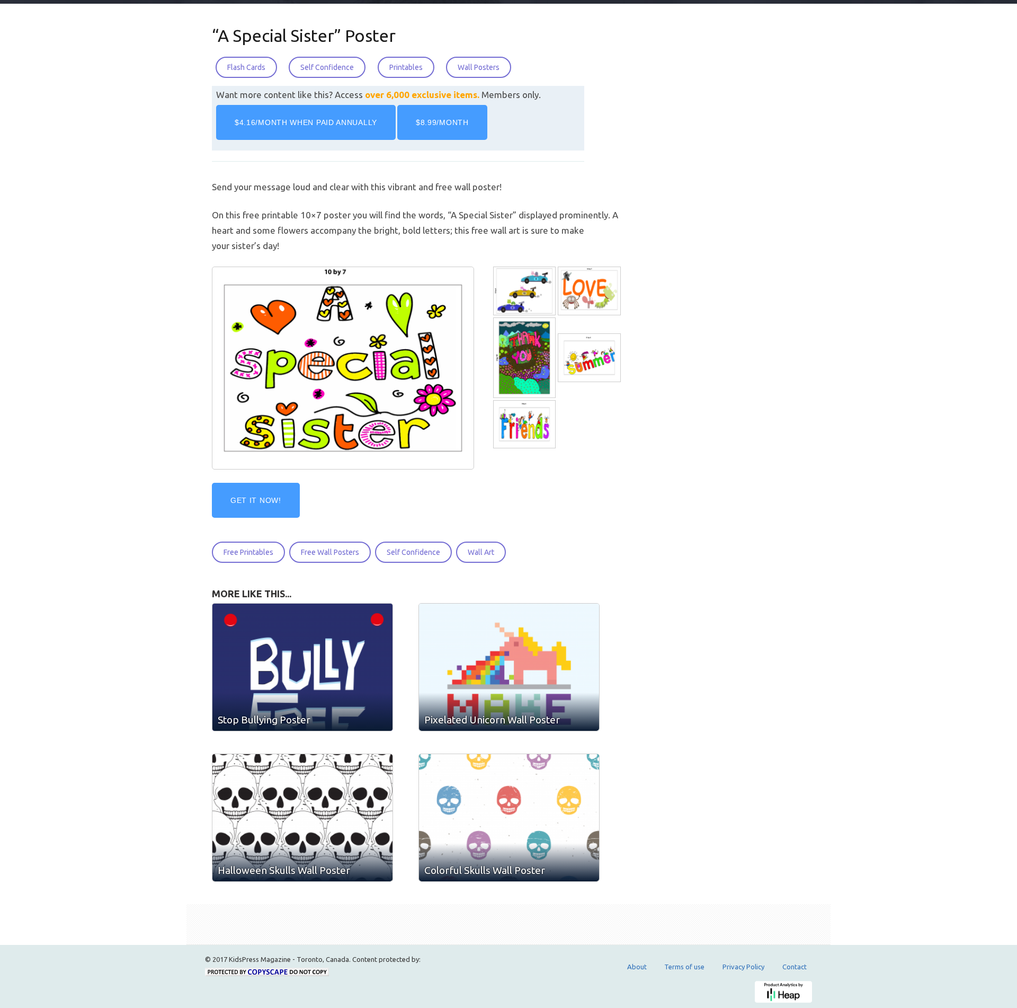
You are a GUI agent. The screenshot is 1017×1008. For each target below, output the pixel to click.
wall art (481, 552)
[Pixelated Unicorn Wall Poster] (509, 667)
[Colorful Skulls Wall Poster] (509, 818)
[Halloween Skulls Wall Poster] (302, 818)
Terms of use (684, 966)
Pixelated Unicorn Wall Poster (492, 720)
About (637, 966)
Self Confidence (327, 67)
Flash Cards (246, 67)
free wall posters (330, 552)
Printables (406, 67)
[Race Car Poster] (525, 291)
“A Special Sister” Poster (304, 35)
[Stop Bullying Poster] (302, 667)
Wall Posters (478, 67)
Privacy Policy (743, 966)
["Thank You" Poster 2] (525, 357)
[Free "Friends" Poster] (525, 424)
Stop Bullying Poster (264, 720)
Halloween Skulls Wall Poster (284, 870)
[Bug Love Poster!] (590, 291)
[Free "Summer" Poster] (590, 357)
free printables (248, 552)
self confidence (413, 552)
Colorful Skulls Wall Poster (484, 870)
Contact (794, 966)
